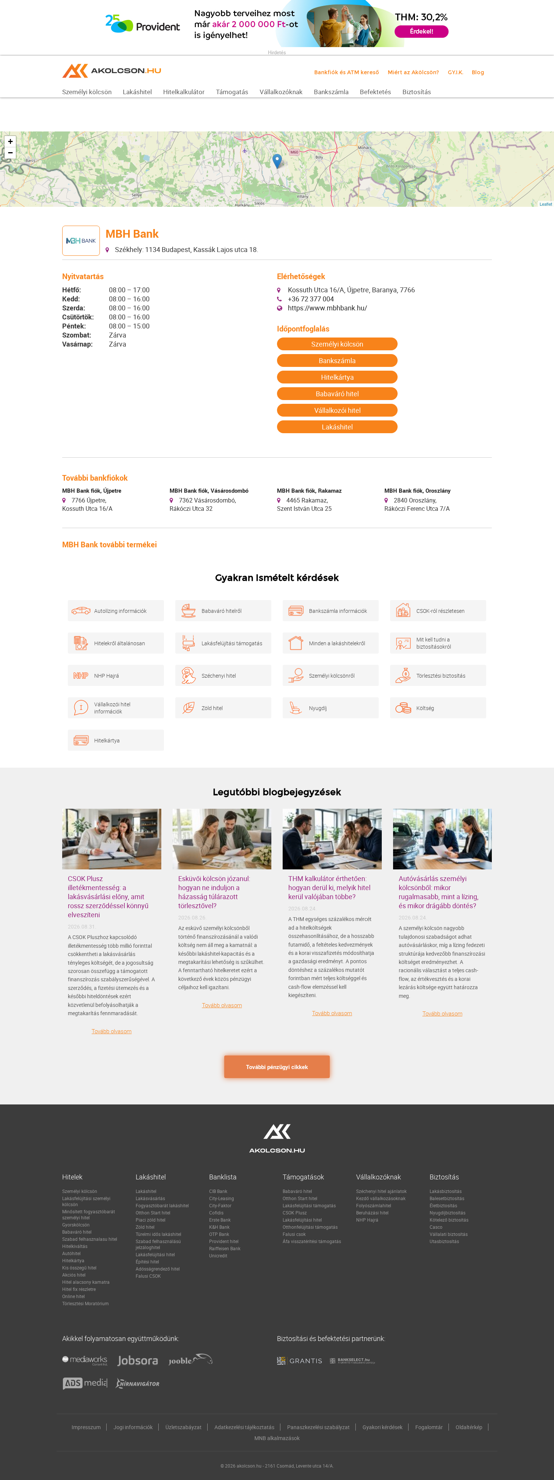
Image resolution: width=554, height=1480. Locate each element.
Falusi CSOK (148, 1276)
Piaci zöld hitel (150, 1220)
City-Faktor (220, 1205)
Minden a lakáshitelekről (337, 643)
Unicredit (218, 1255)
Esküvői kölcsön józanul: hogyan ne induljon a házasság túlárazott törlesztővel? (214, 892)
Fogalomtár (429, 1427)
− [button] (10, 152)
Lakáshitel (337, 426)
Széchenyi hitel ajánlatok (381, 1191)
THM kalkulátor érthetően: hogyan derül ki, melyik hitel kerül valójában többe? (329, 887)
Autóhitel (71, 1253)
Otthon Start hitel (153, 1213)
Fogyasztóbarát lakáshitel (162, 1205)
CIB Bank (218, 1191)
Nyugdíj (318, 708)
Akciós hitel (74, 1275)
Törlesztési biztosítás (440, 675)
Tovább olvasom (112, 1031)
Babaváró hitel (337, 393)
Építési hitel (147, 1262)
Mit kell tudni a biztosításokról (433, 643)
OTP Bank (219, 1234)
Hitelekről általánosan (119, 643)
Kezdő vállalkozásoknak (381, 1198)
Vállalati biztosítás (449, 1234)
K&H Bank (219, 1227)
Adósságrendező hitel (158, 1269)
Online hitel (73, 1296)
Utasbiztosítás (444, 1241)
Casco (436, 1227)
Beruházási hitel (372, 1213)
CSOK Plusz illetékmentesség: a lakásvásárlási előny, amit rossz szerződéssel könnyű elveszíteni (108, 896)
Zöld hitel (212, 708)
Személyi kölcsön (337, 343)
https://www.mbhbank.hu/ (327, 307)
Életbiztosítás (443, 1205)
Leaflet (546, 204)
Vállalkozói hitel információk (112, 708)
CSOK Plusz (295, 1213)
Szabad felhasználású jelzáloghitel (158, 1244)
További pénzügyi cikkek (277, 1067)
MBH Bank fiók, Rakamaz (309, 490)
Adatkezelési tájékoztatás (244, 1427)
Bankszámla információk (338, 610)
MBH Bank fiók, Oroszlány (417, 490)
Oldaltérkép (469, 1427)
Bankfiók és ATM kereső (346, 72)
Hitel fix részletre (79, 1289)
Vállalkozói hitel (337, 410)
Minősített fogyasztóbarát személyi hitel (88, 1214)
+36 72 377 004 (311, 298)
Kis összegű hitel (79, 1268)
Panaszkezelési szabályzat (318, 1427)
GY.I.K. (455, 72)
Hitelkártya (337, 377)
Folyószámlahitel (373, 1205)
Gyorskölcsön (76, 1225)
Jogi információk (133, 1427)
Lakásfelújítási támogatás (232, 643)
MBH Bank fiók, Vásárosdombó (209, 490)
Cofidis (216, 1213)
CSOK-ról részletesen (440, 610)
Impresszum (86, 1427)
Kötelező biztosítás (449, 1220)
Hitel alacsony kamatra (86, 1282)
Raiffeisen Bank (224, 1248)
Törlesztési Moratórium (85, 1303)
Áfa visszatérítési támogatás (312, 1241)
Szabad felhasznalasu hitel (89, 1239)
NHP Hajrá (106, 675)
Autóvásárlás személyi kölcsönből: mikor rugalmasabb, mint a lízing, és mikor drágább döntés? (439, 892)
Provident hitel (224, 1241)
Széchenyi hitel (219, 675)
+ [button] (10, 141)
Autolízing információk (120, 610)
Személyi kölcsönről (332, 675)
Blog (478, 72)
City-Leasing (221, 1198)
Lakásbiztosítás (446, 1191)
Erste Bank (220, 1220)
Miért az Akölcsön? (413, 72)
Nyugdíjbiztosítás (447, 1213)
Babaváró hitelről (222, 610)
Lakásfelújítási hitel (155, 1254)
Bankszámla (337, 360)
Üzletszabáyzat (183, 1427)
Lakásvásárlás (150, 1198)
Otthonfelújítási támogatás (310, 1227)
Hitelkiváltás (74, 1246)
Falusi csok (294, 1234)
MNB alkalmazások (277, 1438)
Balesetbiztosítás (447, 1198)
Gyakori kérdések (382, 1427)
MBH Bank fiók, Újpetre (91, 490)
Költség (425, 708)
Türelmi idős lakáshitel (158, 1234)
